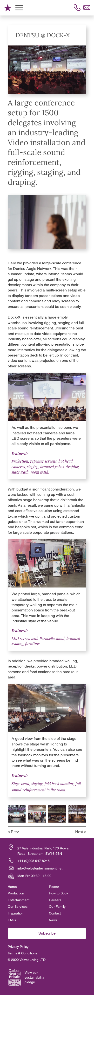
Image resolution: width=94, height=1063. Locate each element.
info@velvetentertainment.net (39, 868)
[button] (78, 243)
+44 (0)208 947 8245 (33, 861)
